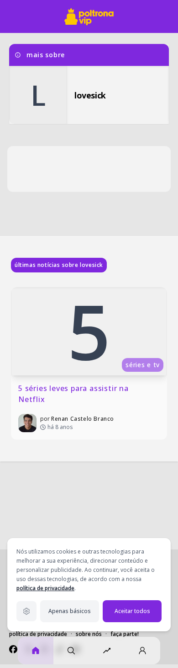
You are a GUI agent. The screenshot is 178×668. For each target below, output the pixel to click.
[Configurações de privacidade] (26, 611)
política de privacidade (45, 588)
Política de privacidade (38, 634)
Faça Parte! (124, 634)
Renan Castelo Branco (82, 419)
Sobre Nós (89, 634)
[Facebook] (13, 649)
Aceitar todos (132, 611)
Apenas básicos (69, 611)
